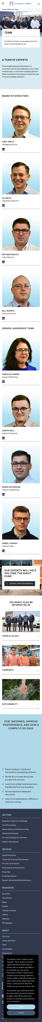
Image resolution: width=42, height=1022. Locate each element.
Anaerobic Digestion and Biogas (14, 821)
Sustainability (7, 949)
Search (39, 4)
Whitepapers (7, 923)
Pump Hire (6, 872)
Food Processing (9, 825)
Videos (5, 914)
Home (4, 9)
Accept (21, 1007)
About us (10, 9)
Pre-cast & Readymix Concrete (14, 837)
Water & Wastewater (10, 842)
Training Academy (9, 910)
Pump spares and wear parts (13, 868)
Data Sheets (7, 898)
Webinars (6, 919)
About (5, 930)
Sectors (6, 815)
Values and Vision (9, 941)
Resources (8, 888)
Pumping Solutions (9, 876)
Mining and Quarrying (10, 833)
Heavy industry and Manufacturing (15, 829)
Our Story (6, 936)
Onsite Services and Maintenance (15, 859)
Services (7, 849)
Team (4, 945)
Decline (21, 1013)
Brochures (6, 894)
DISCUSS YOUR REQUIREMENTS (21, 583)
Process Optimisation (10, 863)
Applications (7, 953)
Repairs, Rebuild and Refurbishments (16, 880)
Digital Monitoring (9, 855)
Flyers (4, 902)
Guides (5, 906)
